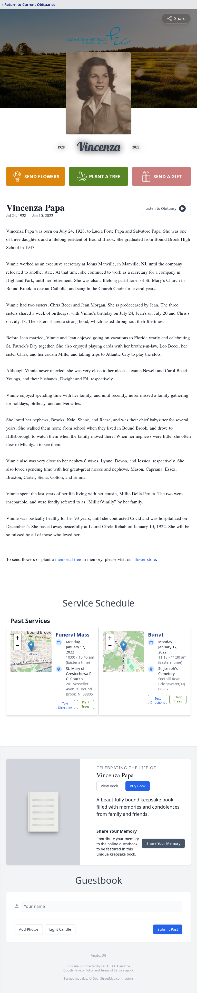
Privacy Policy (84, 970)
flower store (145, 559)
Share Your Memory (163, 843)
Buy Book (137, 785)
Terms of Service (112, 970)
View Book (109, 785)
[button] (31, 646)
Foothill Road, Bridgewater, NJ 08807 (171, 683)
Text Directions (65, 705)
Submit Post (167, 929)
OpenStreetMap (104, 978)
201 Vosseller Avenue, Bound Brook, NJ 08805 (79, 689)
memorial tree (68, 559)
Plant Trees (86, 704)
